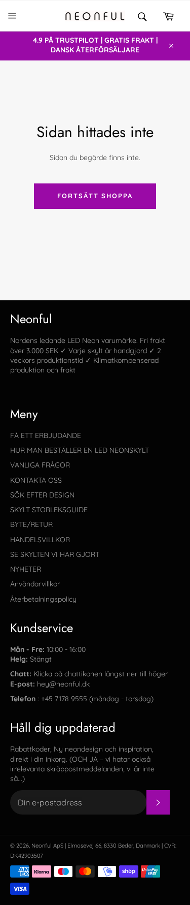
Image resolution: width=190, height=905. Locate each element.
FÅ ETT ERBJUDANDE (45, 435)
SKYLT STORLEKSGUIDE (49, 509)
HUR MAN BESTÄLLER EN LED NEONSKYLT (79, 450)
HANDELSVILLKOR (40, 539)
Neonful (41, 845)
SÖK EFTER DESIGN (42, 495)
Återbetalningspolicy (43, 599)
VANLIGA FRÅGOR (40, 465)
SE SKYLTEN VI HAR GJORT (54, 554)
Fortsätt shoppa (95, 196)
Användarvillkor (35, 583)
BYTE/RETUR (31, 524)
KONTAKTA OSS (36, 480)
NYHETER (25, 569)
